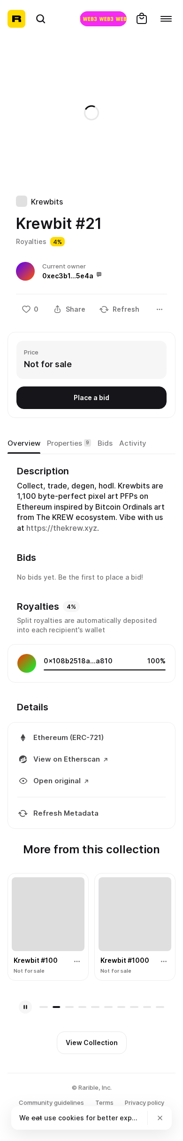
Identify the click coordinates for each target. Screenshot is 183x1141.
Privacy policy (144, 1102)
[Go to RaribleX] (103, 18)
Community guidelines (51, 1102)
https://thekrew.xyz (61, 528)
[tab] (24, 443)
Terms (104, 1102)
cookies (71, 1118)
